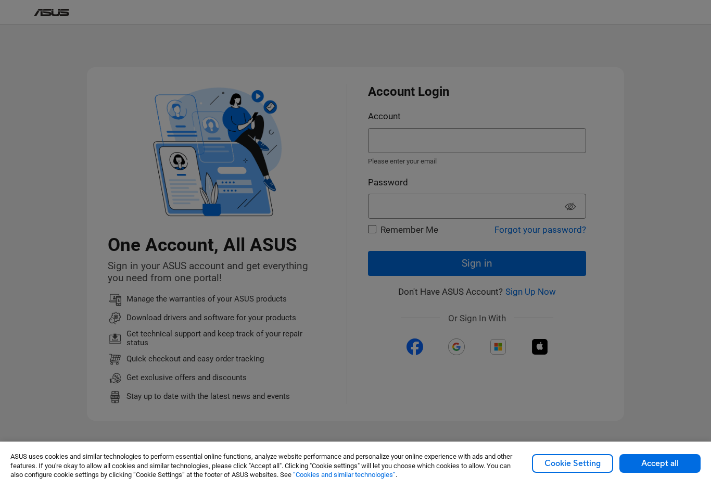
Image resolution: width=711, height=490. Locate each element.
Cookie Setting (572, 463)
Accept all (660, 463)
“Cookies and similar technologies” (344, 475)
